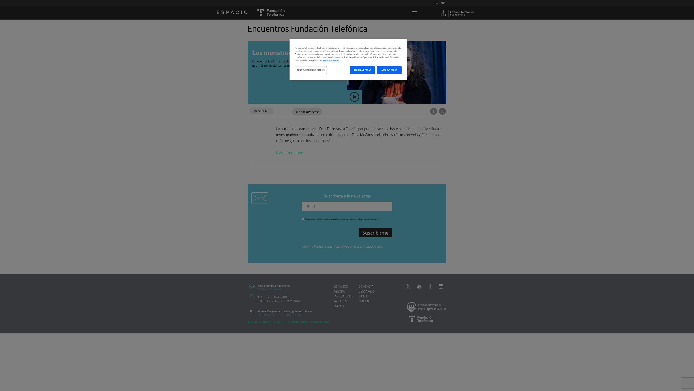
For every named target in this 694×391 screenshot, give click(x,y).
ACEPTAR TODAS (389, 70)
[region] (348, 59)
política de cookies (331, 60)
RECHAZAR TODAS (362, 70)
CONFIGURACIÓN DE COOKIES (311, 70)
